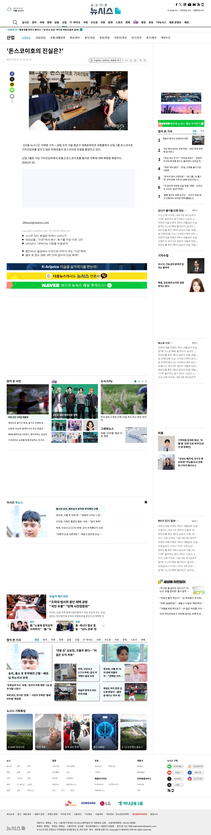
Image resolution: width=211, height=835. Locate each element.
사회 (85, 22)
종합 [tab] (202, 130)
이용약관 (99, 814)
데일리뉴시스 (71, 784)
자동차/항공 (120, 37)
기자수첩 (163, 255)
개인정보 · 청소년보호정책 (117, 814)
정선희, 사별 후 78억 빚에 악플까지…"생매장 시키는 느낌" (113, 672)
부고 (63, 790)
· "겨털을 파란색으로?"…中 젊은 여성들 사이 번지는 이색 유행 (181, 608)
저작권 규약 (65, 814)
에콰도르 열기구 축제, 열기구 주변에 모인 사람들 (28, 422)
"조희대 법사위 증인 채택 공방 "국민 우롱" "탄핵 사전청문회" (69, 604)
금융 (57, 22)
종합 (37, 639)
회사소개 (10, 814)
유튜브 (177, 772)
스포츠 (119, 22)
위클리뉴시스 (198, 10)
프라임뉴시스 (185, 10)
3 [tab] (142, 381)
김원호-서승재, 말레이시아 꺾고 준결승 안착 (28, 428)
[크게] (145, 60)
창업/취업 (104, 37)
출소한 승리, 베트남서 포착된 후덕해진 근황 (77, 509)
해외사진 (112, 766)
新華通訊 (141, 772)
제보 (186, 22)
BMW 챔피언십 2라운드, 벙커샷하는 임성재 (27, 434)
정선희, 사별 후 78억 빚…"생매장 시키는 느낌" (78, 515)
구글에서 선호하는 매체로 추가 (107, 60)
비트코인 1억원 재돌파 (18, 417)
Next (104, 626)
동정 (72, 790)
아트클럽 (55, 772)
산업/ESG (41, 37)
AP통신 (140, 766)
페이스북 (198, 772)
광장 (143, 22)
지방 (103, 22)
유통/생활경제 (57, 37)
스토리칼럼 (70, 766)
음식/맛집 (90, 37)
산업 (64, 22)
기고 (68, 772)
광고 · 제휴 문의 (24, 814)
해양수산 (165, 37)
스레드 (177, 784)
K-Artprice (173, 10)
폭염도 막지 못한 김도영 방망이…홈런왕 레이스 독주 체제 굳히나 (112, 692)
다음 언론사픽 (198, 766)
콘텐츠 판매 (52, 814)
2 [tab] (139, 381)
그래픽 (97, 772)
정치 (34, 22)
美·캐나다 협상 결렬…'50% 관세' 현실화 (86, 629)
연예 (127, 22)
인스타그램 (198, 778)
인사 (54, 790)
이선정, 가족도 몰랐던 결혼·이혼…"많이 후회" (78, 521)
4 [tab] (146, 381)
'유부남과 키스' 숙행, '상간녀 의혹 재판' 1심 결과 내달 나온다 (29, 686)
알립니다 (154, 814)
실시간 (25, 22)
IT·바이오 (75, 22)
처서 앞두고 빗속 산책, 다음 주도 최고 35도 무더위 (123, 418)
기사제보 (88, 814)
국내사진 (98, 766)
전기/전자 (136, 37)
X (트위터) (177, 778)
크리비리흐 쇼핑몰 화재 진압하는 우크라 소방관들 (28, 440)
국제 (42, 22)
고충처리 (77, 814)
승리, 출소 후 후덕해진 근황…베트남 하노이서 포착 (28, 675)
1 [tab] (135, 381)
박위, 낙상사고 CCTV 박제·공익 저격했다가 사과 (79, 527)
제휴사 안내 (39, 814)
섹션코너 (55, 784)
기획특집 (69, 778)
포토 (151, 22)
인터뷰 (54, 778)
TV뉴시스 (161, 22)
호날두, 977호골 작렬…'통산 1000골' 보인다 (33, 29)
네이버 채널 (177, 766)
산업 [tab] (194, 130)
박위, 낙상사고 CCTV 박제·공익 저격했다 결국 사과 (87, 672)
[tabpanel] (124, 403)
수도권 (94, 22)
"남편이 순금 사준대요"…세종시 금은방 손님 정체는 (80, 534)
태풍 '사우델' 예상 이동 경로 (111, 434)
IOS (138, 790)
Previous (8, 626)
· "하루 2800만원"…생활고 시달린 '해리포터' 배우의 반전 (181, 603)
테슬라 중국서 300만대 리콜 (87, 692)
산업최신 (26, 37)
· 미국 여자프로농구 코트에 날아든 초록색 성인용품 (181, 613)
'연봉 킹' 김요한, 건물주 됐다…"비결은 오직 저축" (76, 652)
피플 (160, 433)
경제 (49, 22)
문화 (110, 22)
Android (140, 784)
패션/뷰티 (75, 37)
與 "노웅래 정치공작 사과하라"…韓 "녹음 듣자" (41, 629)
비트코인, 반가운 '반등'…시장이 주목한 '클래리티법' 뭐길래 (29, 696)
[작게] (140, 60)
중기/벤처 (151, 37)
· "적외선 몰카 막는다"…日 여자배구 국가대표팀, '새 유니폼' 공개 (181, 598)
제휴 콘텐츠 (175, 22)
